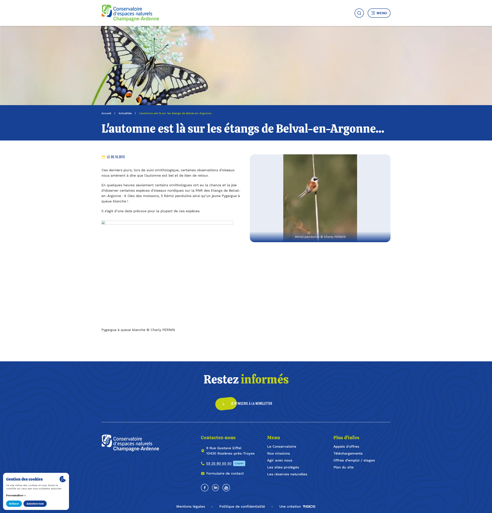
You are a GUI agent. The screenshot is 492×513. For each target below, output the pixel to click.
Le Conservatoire (281, 446)
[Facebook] (205, 487)
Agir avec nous (279, 460)
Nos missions (278, 453)
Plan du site (343, 467)
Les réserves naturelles (287, 474)
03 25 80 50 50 (219, 463)
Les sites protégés (283, 467)
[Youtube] (226, 487)
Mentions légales (190, 506)
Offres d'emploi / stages (354, 460)
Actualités (125, 113)
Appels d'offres (346, 446)
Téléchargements (348, 453)
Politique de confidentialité (242, 506)
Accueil (106, 113)
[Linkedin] (215, 487)
